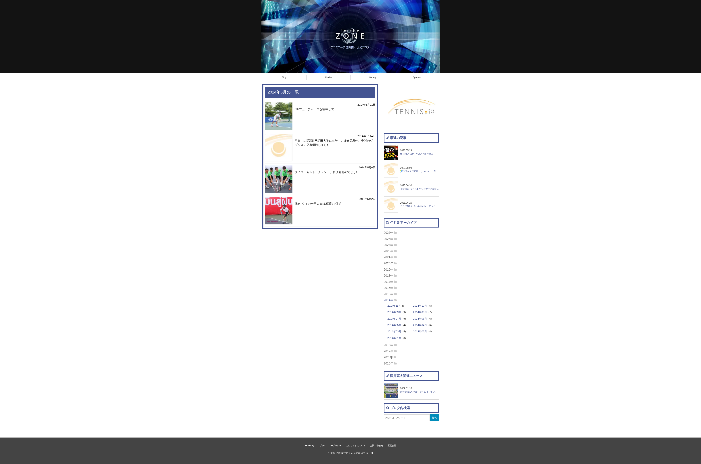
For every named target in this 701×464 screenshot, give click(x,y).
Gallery (372, 77)
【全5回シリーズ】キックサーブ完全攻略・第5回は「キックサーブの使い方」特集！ (419, 187)
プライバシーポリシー (331, 445)
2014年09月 (394, 312)
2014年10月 (420, 305)
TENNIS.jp (310, 445)
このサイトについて (356, 445)
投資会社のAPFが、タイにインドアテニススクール (419, 390)
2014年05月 (394, 325)
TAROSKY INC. (343, 453)
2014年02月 (420, 331)
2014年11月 (394, 305)
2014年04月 (420, 325)
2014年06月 (420, 318)
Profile (328, 77)
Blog (284, 77)
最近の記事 (398, 138)
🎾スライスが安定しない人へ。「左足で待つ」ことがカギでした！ (419, 170)
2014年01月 (394, 338)
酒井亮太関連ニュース (406, 376)
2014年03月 (394, 331)
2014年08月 (420, 312)
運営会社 (392, 445)
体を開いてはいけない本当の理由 (416, 152)
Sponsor (417, 77)
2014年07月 (394, 318)
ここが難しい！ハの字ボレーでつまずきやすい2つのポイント (419, 204)
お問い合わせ (376, 445)
